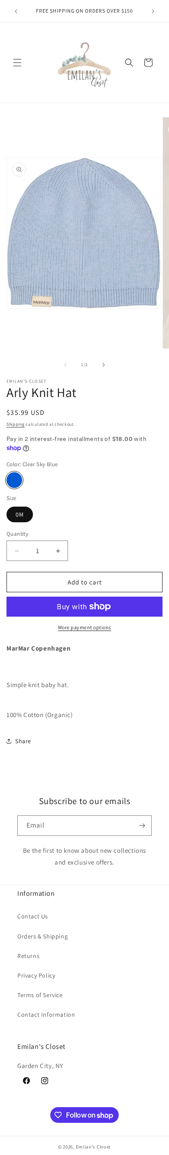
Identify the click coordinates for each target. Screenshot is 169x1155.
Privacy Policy (36, 975)
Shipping (15, 424)
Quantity (17, 533)
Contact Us (32, 916)
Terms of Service (40, 995)
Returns (28, 956)
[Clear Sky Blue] (14, 480)
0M (20, 514)
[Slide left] (65, 364)
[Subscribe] (141, 825)
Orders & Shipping (42, 936)
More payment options (84, 627)
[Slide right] (103, 364)
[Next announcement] (152, 11)
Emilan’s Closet (93, 1147)
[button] (17, 62)
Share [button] (23, 741)
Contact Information (46, 1014)
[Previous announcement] (16, 11)
